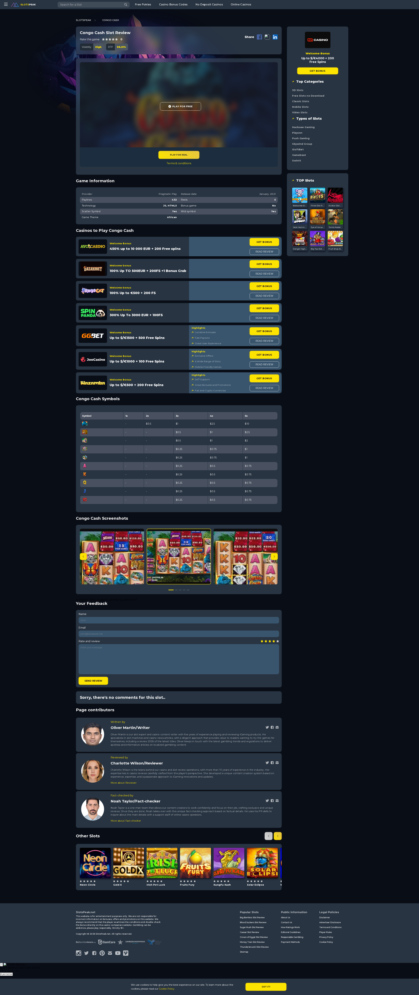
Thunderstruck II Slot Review (254, 947)
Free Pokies (143, 4)
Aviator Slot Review (335, 205)
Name (82, 614)
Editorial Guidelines (290, 932)
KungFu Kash (222, 884)
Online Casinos (241, 4)
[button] (274, 556)
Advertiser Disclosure (330, 922)
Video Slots (299, 112)
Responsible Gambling (292, 937)
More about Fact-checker (126, 820)
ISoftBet (298, 149)
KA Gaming (229, 854)
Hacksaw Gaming (303, 127)
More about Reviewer (124, 782)
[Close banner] (1, 964)
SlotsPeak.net (85, 912)
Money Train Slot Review (252, 942)
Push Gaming (301, 138)
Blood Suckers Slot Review (253, 922)
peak (28, 4)
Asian (232, 871)
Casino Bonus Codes (173, 4)
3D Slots (297, 90)
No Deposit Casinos (209, 4)
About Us (285, 917)
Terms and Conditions (330, 927)
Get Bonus (264, 242)
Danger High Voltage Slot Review (300, 249)
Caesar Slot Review (249, 932)
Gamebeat (299, 155)
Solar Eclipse (255, 884)
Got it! (266, 987)
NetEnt (162, 854)
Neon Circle (87, 884)
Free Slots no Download (308, 95)
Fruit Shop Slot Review (335, 249)
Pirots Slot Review (318, 205)
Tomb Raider (335, 227)
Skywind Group (302, 143)
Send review (93, 680)
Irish (166, 871)
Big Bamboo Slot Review (252, 917)
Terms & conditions (178, 163)
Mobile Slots (300, 106)
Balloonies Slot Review (300, 205)
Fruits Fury (187, 884)
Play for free (95, 861)
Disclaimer (324, 917)
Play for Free (182, 106)
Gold (132, 871)
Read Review (264, 251)
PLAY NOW (6, 974)
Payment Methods (290, 942)
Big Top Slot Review (318, 249)
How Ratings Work (290, 927)
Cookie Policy (326, 942)
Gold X (117, 884)
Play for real (179, 155)
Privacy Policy (326, 937)
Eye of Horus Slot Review (318, 227)
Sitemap (244, 952)
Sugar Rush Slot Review (252, 927)
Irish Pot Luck (156, 884)
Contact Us (286, 922)
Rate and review (89, 641)
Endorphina (262, 853)
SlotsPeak (83, 20)
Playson (297, 132)
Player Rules (325, 932)
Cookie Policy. (167, 988)
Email (82, 627)
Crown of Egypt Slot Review (254, 937)
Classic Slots (300, 101)
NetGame (195, 853)
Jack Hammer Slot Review (300, 227)
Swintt (296, 160)
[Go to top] (412, 988)
